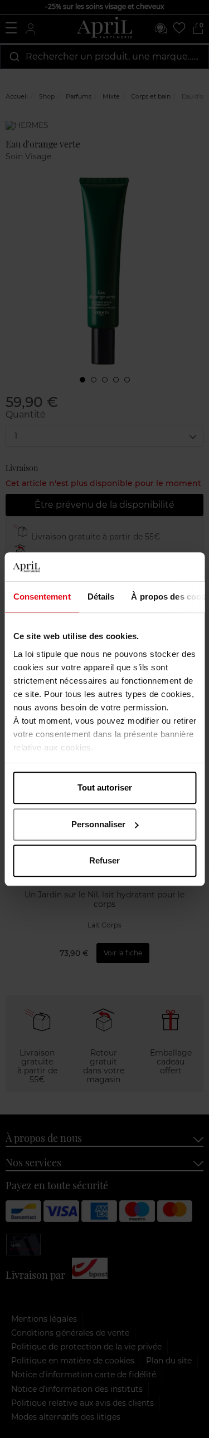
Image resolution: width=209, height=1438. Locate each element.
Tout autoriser (104, 787)
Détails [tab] (100, 596)
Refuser (104, 860)
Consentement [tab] (41, 596)
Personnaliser (98, 824)
